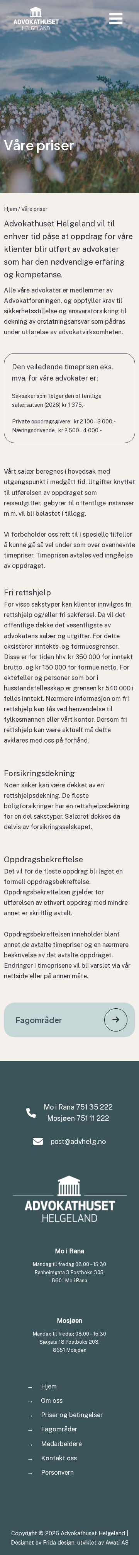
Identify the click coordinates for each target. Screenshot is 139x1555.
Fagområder (59, 1429)
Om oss (52, 1400)
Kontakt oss (59, 1458)
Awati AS (117, 1542)
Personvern (57, 1472)
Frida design (59, 1542)
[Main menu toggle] (117, 18)
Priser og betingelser (72, 1415)
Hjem (10, 209)
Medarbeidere (61, 1444)
